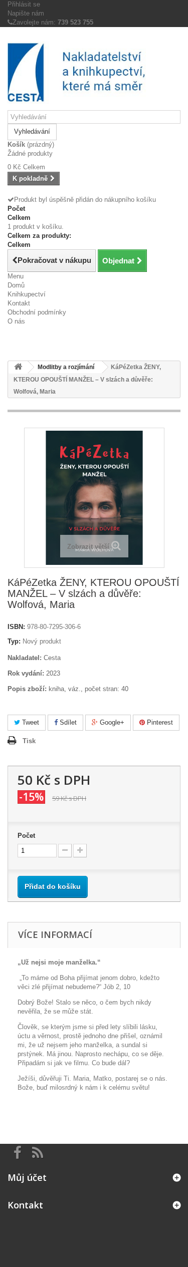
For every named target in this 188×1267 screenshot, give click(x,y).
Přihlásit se (24, 4)
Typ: (14, 641)
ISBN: (16, 626)
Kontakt (19, 303)
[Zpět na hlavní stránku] (18, 367)
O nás (16, 321)
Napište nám (26, 13)
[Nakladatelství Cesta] (94, 72)
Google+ (111, 722)
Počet (26, 835)
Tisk (29, 741)
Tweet (29, 722)
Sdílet (67, 722)
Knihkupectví (27, 294)
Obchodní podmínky (37, 312)
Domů (16, 285)
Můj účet (27, 1177)
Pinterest (159, 722)
